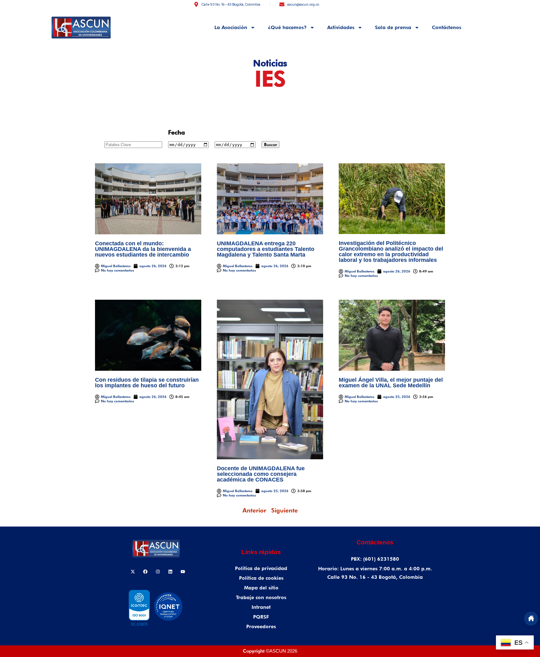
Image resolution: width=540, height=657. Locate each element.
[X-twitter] (132, 571)
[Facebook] (145, 571)
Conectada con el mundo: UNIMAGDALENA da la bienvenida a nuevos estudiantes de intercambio (143, 249)
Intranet (261, 607)
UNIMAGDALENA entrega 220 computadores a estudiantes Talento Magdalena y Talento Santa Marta (265, 249)
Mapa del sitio (261, 588)
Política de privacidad (261, 568)
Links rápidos (261, 552)
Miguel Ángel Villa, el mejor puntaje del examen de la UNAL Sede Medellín (391, 383)
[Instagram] (157, 571)
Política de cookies (261, 578)
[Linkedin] (170, 571)
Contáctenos (446, 27)
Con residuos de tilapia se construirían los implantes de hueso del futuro (147, 383)
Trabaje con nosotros (261, 597)
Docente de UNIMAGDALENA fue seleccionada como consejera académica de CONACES (261, 474)
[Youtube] (182, 571)
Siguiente (284, 510)
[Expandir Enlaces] (531, 619)
